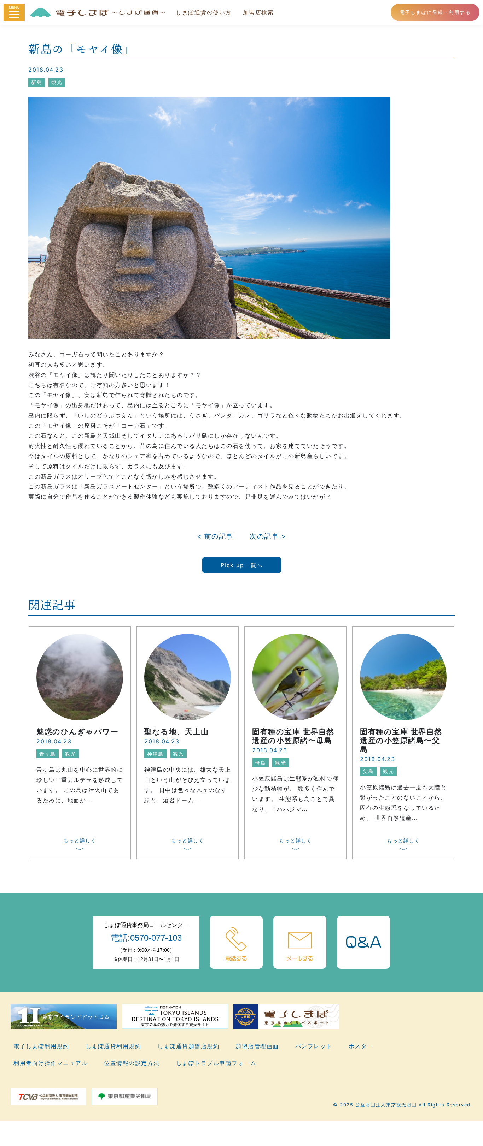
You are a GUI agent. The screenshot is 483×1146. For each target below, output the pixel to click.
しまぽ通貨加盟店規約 (188, 1046)
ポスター (361, 1046)
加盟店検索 (258, 12)
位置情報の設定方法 (132, 1063)
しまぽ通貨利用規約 (113, 1046)
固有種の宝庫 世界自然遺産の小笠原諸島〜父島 (401, 740)
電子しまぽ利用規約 (41, 1046)
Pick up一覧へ (242, 565)
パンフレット (313, 1046)
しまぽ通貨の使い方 (204, 12)
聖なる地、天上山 (176, 731)
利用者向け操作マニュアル (50, 1063)
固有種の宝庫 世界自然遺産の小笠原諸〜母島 (293, 736)
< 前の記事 (215, 536)
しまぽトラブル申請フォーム (216, 1063)
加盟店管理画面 (257, 1046)
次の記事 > (268, 536)
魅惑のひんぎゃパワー (77, 731)
